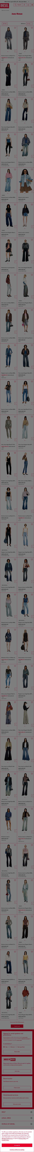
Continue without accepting (17, 1149)
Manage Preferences (7, 1138)
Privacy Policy (22, 1138)
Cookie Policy (5, 1140)
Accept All (17, 1145)
